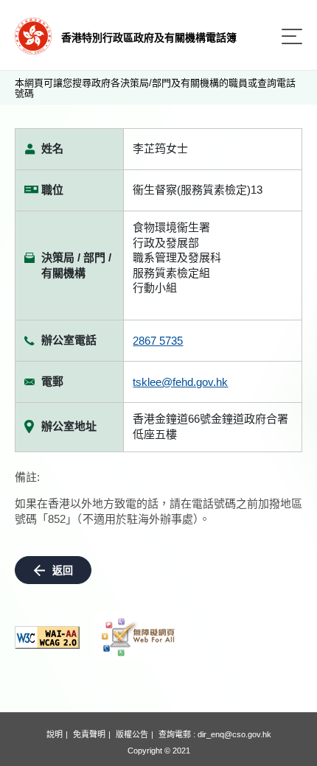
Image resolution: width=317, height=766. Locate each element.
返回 (62, 570)
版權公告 (132, 734)
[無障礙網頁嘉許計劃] (138, 637)
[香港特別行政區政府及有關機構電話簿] (33, 35)
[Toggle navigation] (292, 36)
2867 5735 (158, 340)
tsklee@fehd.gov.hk (180, 382)
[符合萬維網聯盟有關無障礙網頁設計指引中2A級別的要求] (47, 637)
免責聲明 (89, 734)
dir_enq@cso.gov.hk (234, 734)
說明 (54, 734)
